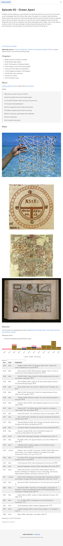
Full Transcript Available (9, 46)
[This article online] (35, 367)
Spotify (45, 49)
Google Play (23, 49)
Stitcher (30, 49)
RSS (50, 49)
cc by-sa (37, 534)
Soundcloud (38, 49)
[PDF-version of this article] (19, 496)
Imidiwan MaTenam (8, 86)
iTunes (16, 49)
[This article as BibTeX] (37, 367)
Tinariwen (31, 86)
